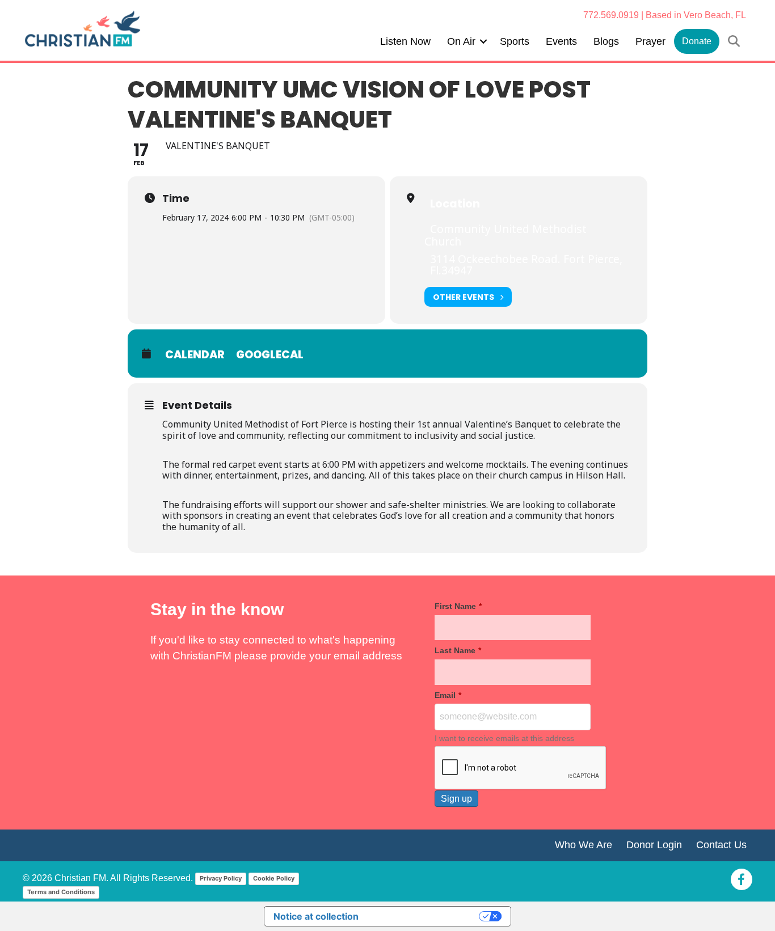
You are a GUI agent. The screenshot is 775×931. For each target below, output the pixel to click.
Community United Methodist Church (505, 235)
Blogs (606, 41)
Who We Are (583, 844)
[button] (483, 41)
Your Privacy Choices (424, 916)
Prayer (650, 41)
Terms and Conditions (61, 892)
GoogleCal (270, 354)
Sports (514, 41)
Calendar (195, 354)
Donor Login (654, 844)
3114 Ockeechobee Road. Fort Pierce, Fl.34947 (526, 264)
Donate (696, 41)
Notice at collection (316, 916)
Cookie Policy (273, 878)
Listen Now (405, 41)
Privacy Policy (221, 878)
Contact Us (721, 844)
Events (561, 41)
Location (455, 203)
